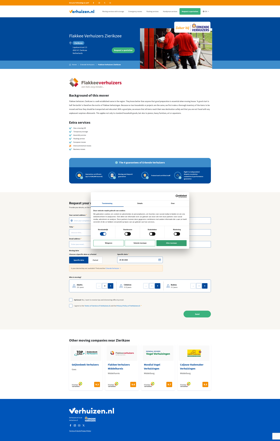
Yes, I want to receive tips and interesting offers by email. (99, 300)
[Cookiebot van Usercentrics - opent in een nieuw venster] (177, 196)
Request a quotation (190, 11)
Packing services (152, 11)
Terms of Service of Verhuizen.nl (97, 306)
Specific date (123, 254)
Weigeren (108, 243)
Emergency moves (135, 11)
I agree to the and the (107, 306)
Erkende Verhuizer (113, 268)
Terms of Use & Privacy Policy (80, 431)
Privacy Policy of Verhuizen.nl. (128, 306)
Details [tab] (140, 203)
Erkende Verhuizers (87, 64)
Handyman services (170, 11)
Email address (75, 239)
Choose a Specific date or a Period (82, 254)
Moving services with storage (113, 11)
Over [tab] (173, 203)
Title (71, 227)
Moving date (74, 250)
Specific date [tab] (79, 260)
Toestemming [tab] (107, 203)
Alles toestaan (171, 243)
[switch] (128, 234)
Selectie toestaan (140, 243)
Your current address (78, 215)
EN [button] (206, 11)
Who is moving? (75, 277)
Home (74, 64)
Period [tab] (95, 260)
